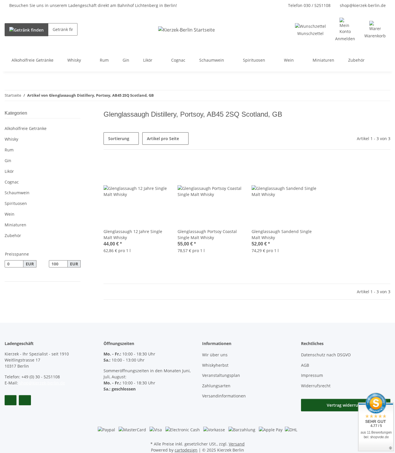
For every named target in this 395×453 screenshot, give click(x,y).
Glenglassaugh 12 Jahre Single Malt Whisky (133, 234)
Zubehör (13, 235)
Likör (9, 171)
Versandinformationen (224, 396)
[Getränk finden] (26, 29)
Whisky (11, 139)
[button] (345, 30)
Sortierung (118, 138)
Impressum (312, 375)
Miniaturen (15, 225)
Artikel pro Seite (163, 138)
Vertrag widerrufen (345, 405)
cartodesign (186, 450)
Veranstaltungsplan (221, 375)
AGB (305, 365)
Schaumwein (17, 192)
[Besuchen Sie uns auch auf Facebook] (10, 400)
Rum (9, 150)
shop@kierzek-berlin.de (363, 5)
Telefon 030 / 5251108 (309, 5)
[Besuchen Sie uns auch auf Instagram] (25, 400)
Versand (237, 444)
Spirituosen (16, 203)
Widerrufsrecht (316, 385)
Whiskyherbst (215, 365)
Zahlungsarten (216, 385)
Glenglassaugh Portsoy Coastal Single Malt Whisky (207, 234)
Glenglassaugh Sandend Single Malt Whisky (282, 234)
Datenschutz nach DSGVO (326, 354)
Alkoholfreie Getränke (26, 128)
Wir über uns (215, 354)
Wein (9, 214)
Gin (8, 160)
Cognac (12, 182)
